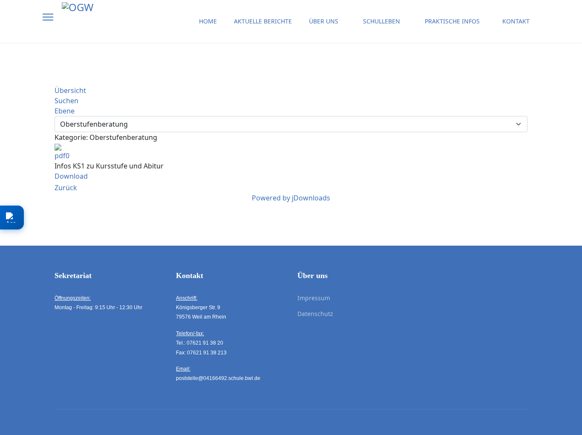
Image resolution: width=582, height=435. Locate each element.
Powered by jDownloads (291, 198)
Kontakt (516, 21)
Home (208, 21)
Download (71, 176)
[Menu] (48, 17)
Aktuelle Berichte (263, 21)
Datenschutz (315, 314)
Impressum (313, 298)
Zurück (66, 187)
